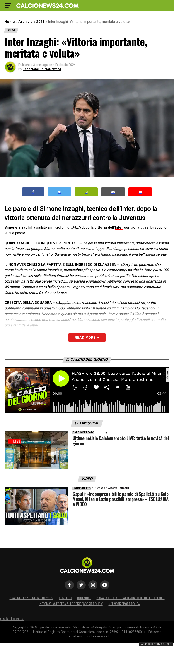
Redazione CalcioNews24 (42, 69)
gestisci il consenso (12, 618)
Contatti (65, 597)
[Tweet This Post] (59, 191)
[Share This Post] (86, 191)
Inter (119, 227)
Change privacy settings (156, 643)
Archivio (25, 21)
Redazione (84, 597)
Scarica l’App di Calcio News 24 (31, 597)
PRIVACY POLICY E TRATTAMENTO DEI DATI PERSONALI (131, 597)
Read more (85, 337)
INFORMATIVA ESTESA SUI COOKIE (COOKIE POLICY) (71, 603)
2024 (40, 21)
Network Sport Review (124, 603)
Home (10, 21)
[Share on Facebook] (33, 191)
